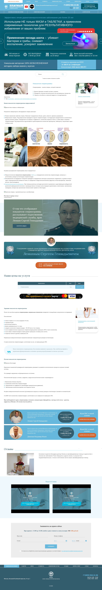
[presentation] (79, 448)
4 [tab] (84, 31)
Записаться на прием (87, 419)
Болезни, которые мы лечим (15, 11)
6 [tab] (87, 31)
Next (99, 41)
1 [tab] (78, 31)
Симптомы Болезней (39, 11)
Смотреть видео (21, 226)
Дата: (55, 540)
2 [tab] (80, 31)
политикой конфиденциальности (72, 551)
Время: (74, 540)
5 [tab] (85, 31)
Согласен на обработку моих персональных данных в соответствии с (52, 551)
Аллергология (86, 11)
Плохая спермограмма (84, 96)
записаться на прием (13, 1)
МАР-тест (33, 175)
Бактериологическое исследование (14, 184)
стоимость (44, 1)
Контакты (96, 1)
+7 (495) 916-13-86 (71, 5)
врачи (36, 1)
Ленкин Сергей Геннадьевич (37, 421)
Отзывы (68, 1)
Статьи (87, 1)
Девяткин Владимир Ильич (37, 437)
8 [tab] (91, 31)
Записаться (70, 43)
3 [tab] (82, 31)
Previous (2, 41)
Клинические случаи (57, 1)
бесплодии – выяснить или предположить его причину (22, 98)
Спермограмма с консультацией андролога (86, 321)
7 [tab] (89, 31)
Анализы (62, 11)
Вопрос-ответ (78, 1)
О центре (28, 1)
